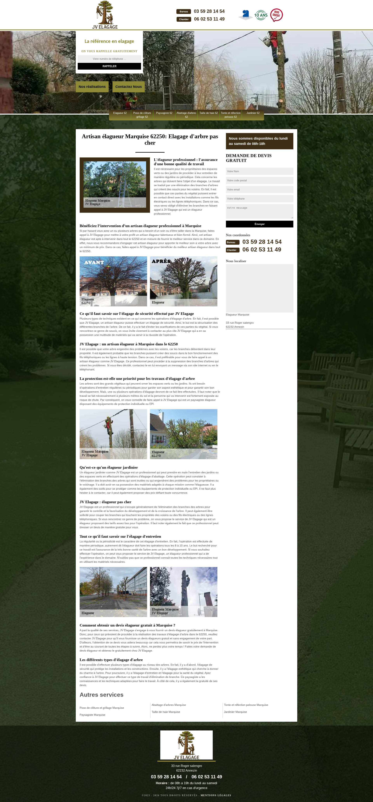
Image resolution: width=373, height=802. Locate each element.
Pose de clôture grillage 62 (142, 114)
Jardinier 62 (253, 112)
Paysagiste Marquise (92, 714)
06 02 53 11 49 (209, 19)
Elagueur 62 (120, 112)
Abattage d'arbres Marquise (169, 704)
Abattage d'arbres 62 (186, 114)
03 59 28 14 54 (209, 11)
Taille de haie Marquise (166, 711)
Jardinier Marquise (235, 711)
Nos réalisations (92, 87)
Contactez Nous (128, 87)
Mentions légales (216, 795)
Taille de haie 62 (209, 112)
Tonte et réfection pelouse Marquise (246, 704)
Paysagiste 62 (164, 112)
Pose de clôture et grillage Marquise (102, 707)
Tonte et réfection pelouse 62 (231, 114)
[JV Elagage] (105, 15)
